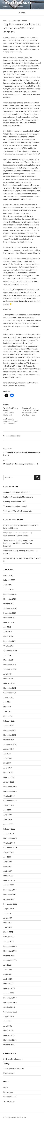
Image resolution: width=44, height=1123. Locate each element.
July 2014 (7, 655)
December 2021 (9, 613)
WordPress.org (9, 1102)
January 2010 (8, 782)
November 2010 (9, 735)
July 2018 (7, 627)
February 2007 (9, 937)
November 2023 (9, 599)
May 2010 (7, 763)
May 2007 (7, 923)
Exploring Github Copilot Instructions (18, 497)
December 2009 (10, 787)
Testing (6, 1064)
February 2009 (9, 829)
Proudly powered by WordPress (14, 1117)
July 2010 (7, 754)
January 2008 (8, 885)
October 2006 (9, 956)
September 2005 (10, 1012)
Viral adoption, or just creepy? (15, 506)
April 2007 (7, 927)
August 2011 (8, 698)
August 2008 (8, 852)
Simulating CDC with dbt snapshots (17, 511)
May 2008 (7, 866)
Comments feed (9, 1097)
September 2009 (10, 801)
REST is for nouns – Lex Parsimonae (17, 525)
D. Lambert (7, 551)
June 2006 (7, 970)
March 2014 (8, 660)
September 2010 (10, 744)
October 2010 (8, 740)
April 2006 (7, 979)
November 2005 (10, 1002)
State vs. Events (22, 536)
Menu (23, 12)
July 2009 (7, 810)
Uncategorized (14, 436)
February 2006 (9, 988)
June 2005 (7, 1026)
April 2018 (7, 632)
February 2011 (9, 721)
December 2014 (9, 641)
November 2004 (10, 1040)
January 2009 (8, 834)
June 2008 (7, 862)
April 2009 (7, 820)
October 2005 (9, 1007)
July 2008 (7, 857)
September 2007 (10, 904)
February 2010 (9, 777)
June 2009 (7, 815)
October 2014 (8, 646)
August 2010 (8, 749)
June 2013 (7, 674)
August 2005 (8, 1017)
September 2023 (10, 608)
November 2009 (10, 791)
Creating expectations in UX (14, 502)
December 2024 (9, 594)
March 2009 (8, 824)
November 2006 (10, 951)
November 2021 (9, 618)
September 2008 (10, 848)
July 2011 (6, 702)
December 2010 (9, 730)
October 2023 (9, 604)
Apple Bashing (8, 419)
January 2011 (8, 726)
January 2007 (8, 942)
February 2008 (9, 880)
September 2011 (10, 693)
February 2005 (9, 1035)
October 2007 (9, 899)
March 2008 (8, 876)
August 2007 (8, 909)
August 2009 (8, 805)
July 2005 (7, 1021)
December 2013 (9, 665)
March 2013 (8, 679)
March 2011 (8, 716)
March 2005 (8, 1031)
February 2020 (9, 622)
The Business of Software (13, 1068)
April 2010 (7, 768)
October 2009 (9, 796)
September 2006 (10, 960)
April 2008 (7, 871)
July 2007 (7, 913)
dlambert (22, 21)
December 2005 (10, 998)
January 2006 (8, 993)
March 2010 (8, 773)
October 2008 (9, 843)
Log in (5, 1087)
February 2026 (9, 580)
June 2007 (7, 918)
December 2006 (10, 946)
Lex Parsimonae (17, 3)
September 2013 (10, 669)
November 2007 (9, 895)
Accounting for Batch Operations (16, 492)
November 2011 (9, 688)
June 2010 (7, 758)
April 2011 (7, 712)
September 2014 (10, 651)
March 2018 (8, 636)
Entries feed (8, 1092)
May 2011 (7, 707)
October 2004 (9, 1045)
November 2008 (10, 838)
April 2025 (7, 585)
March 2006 (8, 984)
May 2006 (7, 974)
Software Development (12, 1059)
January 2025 (8, 590)
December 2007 (9, 890)
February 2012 (9, 683)
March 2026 (8, 575)
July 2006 (7, 965)
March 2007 (8, 932)
